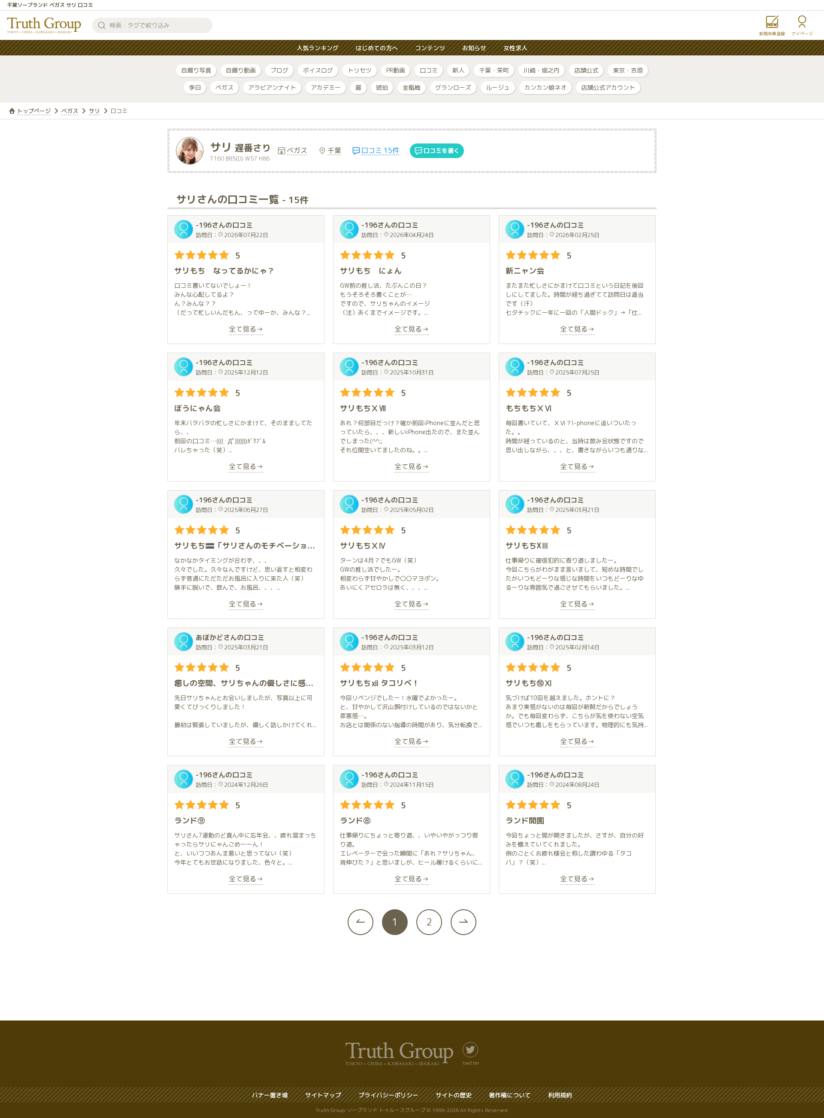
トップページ (34, 111)
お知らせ (474, 48)
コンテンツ (430, 48)
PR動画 (395, 70)
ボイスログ (318, 70)
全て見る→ (246, 330)
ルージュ (498, 87)
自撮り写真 (196, 70)
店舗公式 (586, 70)
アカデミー (326, 87)
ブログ (279, 70)
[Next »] (463, 922)
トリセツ (360, 70)
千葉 (334, 150)
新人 (458, 70)
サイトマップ (323, 1095)
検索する (101, 25)
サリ (94, 111)
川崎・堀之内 (542, 70)
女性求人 (515, 48)
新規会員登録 (772, 33)
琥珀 (382, 87)
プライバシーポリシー (388, 1095)
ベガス (224, 87)
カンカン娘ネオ (545, 87)
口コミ (429, 70)
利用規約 (560, 1095)
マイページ (802, 33)
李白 (195, 87)
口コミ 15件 (380, 150)
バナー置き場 (270, 1095)
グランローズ (453, 87)
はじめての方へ (377, 48)
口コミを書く (442, 151)
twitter (471, 1063)
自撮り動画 (241, 70)
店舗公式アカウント (608, 87)
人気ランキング (318, 48)
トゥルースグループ (44, 25)
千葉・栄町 (494, 70)
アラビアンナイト (272, 87)
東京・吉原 (628, 70)
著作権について (510, 1095)
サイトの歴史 (454, 1095)
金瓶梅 (412, 87)
